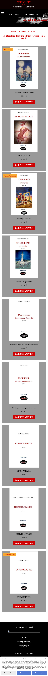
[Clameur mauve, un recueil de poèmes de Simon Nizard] (24, 446)
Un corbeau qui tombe (24, 282)
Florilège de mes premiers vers (24, 408)
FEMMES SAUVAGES (24, 534)
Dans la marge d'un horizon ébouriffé (24, 345)
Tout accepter (39, 673)
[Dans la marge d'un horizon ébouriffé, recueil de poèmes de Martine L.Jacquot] (24, 320)
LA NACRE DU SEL (24, 597)
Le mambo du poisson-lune (24, 92)
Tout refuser (24, 673)
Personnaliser (8, 673)
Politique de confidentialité (25, 669)
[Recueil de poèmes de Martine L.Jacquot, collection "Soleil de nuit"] (24, 131)
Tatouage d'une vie (24, 218)
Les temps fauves (24, 155)
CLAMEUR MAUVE (24, 471)
